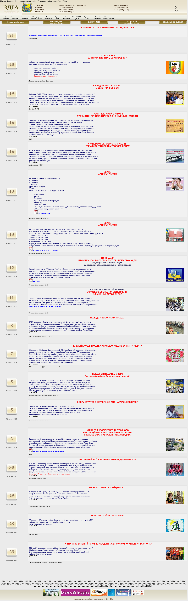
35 (108, 581)
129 (104, 586)
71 (43, 584)
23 (68, 581)
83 (83, 584)
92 (112, 584)
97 (129, 584)
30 (91, 581)
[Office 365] (99, 595)
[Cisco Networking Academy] (111, 595)
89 (102, 584)
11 (28, 581)
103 (152, 584)
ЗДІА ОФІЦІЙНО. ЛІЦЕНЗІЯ (173, 22)
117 (55, 586)
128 (100, 586)
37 (115, 581)
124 (83, 586)
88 (99, 584)
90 (106, 584)
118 (59, 586)
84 (86, 584)
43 (135, 581)
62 (13, 584)
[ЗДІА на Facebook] (123, 595)
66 (26, 584)
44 (138, 581)
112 (35, 586)
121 (71, 586)
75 (56, 584)
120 (67, 586)
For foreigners (66, 17)
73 (49, 584)
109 (176, 584)
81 (76, 584)
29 (88, 581)
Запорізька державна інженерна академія (89, 599)
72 (46, 584)
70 (39, 584)
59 (2, 584)
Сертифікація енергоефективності (131, 22)
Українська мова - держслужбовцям (57, 22)
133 (120, 586)
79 (69, 584)
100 (140, 584)
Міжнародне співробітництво (36, 17)
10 (25, 581)
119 (63, 586)
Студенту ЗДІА (58, 17)
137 (137, 586)
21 (61, 581)
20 (58, 581)
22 (65, 581)
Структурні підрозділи (25, 17)
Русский (177, 9)
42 (131, 581)
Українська (178, 7)
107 (168, 584)
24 (71, 581)
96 (126, 584)
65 (23, 584)
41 (128, 581)
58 (184, 581)
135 (128, 586)
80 (73, 584)
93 (116, 584)
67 (29, 584)
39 (121, 581)
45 (141, 581)
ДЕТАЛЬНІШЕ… (33, 106)
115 (47, 586)
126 (92, 586)
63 (16, 584)
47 (148, 581)
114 (43, 586)
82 (79, 584)
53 (168, 581)
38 (118, 581)
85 (89, 584)
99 (136, 584)
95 (122, 584)
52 (164, 581)
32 (98, 581)
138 (141, 586)
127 (96, 586)
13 (35, 581)
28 (85, 581)
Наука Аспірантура (48, 17)
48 (151, 581)
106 (164, 584)
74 (53, 584)
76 (59, 584)
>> (153, 586)
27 (81, 581)
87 (96, 584)
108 (172, 584)
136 (132, 586)
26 (78, 581)
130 (108, 586)
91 (109, 584)
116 (51, 586)
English (177, 11)
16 (45, 581)
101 (144, 584)
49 (155, 581)
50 (158, 581)
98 (132, 584)
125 (87, 586)
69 (36, 584)
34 (105, 581)
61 (9, 584)
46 (145, 581)
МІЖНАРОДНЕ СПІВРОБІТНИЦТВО (48, 452)
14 (38, 581)
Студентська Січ (88, 17)
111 (184, 584)
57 (181, 581)
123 (79, 586)
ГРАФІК (36, 282)
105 (160, 584)
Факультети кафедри (15, 17)
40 (125, 581)
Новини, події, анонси (15, 22)
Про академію (6, 17)
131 (112, 586)
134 (124, 586)
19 (55, 581)
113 (39, 586)
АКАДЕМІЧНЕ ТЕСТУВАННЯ (45, 250)
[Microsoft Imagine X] (75, 595)
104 (156, 584)
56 (178, 581)
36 (111, 581)
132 (116, 586)
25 (75, 581)
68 (33, 584)
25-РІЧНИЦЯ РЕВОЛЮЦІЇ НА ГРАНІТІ (45, 307)
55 (174, 581)
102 (148, 584)
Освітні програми (98, 17)
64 (19, 584)
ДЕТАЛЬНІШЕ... (45, 213)
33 (101, 581)
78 (66, 584)
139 (145, 586)
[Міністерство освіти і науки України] (51, 595)
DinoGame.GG (26, 1)
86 (92, 584)
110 (180, 584)
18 (51, 581)
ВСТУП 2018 (94, 22)
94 (119, 584)
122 (75, 586)
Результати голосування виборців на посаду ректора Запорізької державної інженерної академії (65, 35)
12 (31, 581)
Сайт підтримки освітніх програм (108, 17)
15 (41, 581)
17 (48, 581)
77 (63, 584)
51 (161, 581)
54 (171, 581)
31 (95, 581)
